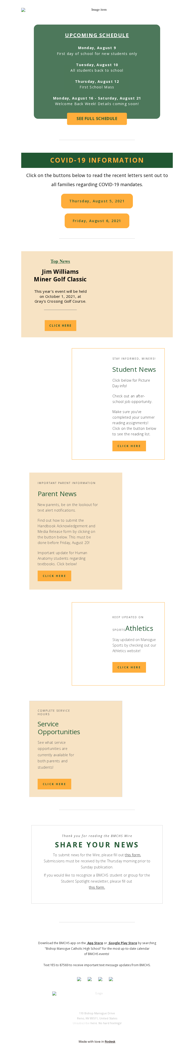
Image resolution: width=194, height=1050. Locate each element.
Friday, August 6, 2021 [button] (97, 220)
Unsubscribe (81, 1023)
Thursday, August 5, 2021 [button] (97, 201)
